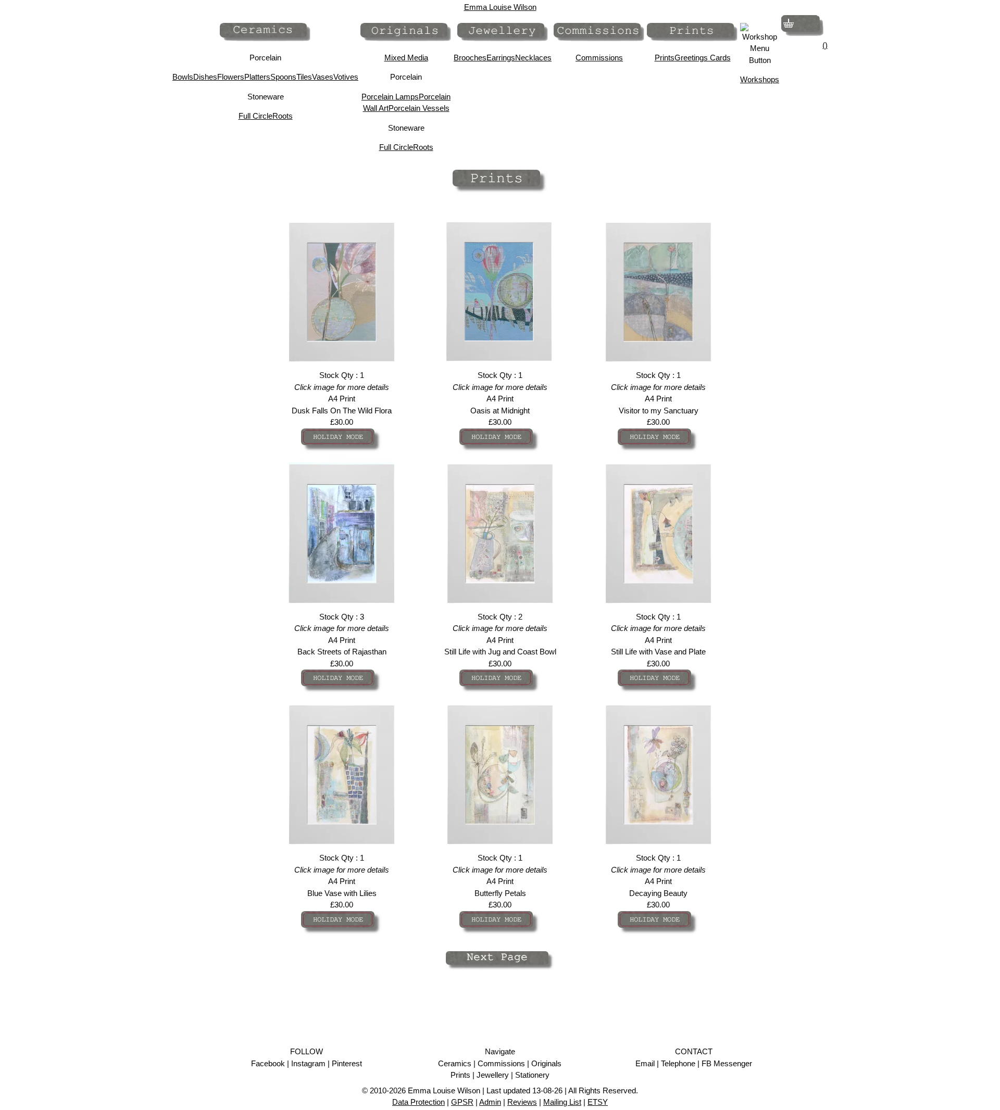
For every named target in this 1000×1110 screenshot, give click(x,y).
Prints (664, 57)
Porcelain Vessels (419, 108)
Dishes (205, 76)
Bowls (182, 76)
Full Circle (255, 115)
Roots (282, 115)
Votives (345, 76)
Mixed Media (406, 57)
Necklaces (533, 57)
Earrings (500, 57)
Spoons (283, 76)
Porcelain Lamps (390, 96)
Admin (490, 1102)
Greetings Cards (702, 57)
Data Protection (418, 1102)
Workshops (759, 79)
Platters (257, 76)
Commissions (599, 57)
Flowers (230, 76)
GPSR (462, 1102)
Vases (322, 76)
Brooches (470, 57)
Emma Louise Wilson (500, 7)
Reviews (522, 1102)
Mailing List (562, 1102)
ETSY (598, 1102)
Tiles (304, 76)
